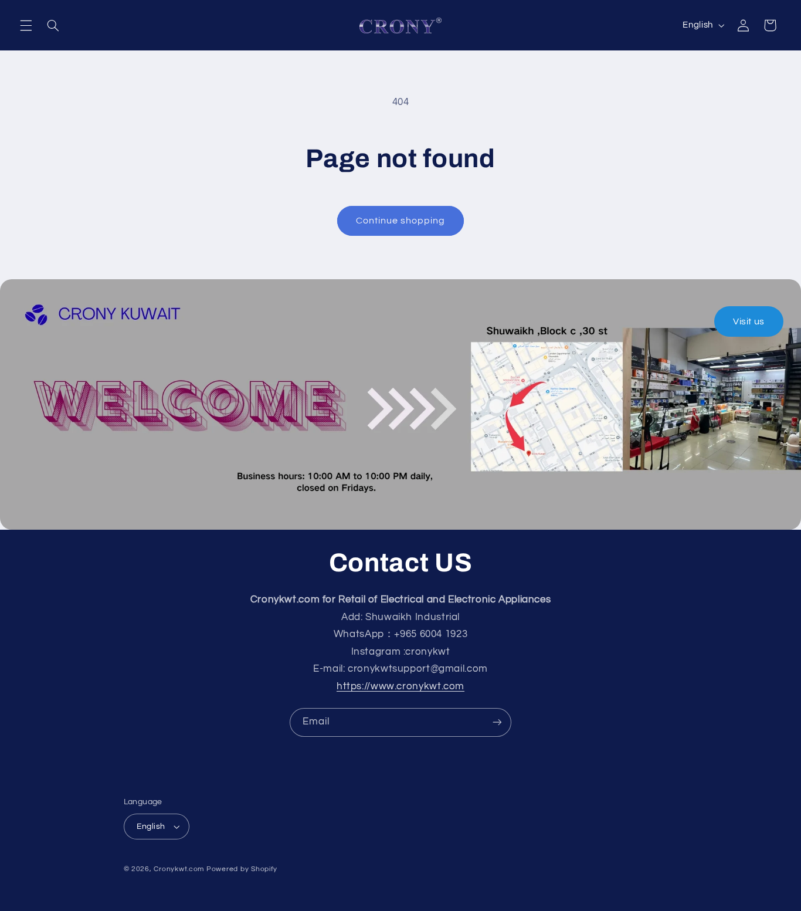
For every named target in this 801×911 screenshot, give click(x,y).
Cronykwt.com (179, 869)
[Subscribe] (497, 722)
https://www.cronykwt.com (400, 686)
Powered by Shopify (241, 869)
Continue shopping (401, 220)
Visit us (749, 321)
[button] (25, 25)
